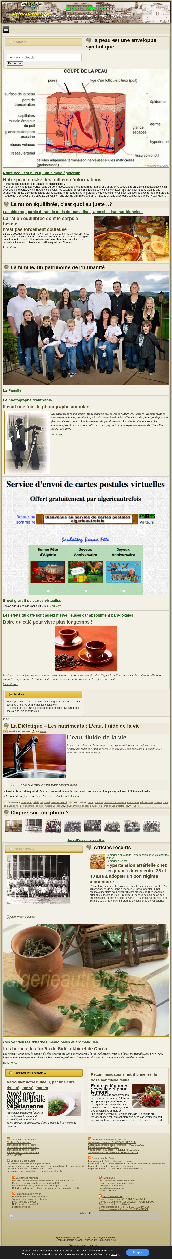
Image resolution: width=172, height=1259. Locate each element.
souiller (85, 805)
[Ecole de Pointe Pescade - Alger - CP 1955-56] (152, 834)
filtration (158, 802)
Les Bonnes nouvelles (27, 1177)
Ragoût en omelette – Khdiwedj (103, 1147)
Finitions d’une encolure (19, 1142)
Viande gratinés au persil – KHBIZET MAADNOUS (113, 1150)
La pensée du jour (17, 707)
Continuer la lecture (69, 796)
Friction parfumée (21, 1206)
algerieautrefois (86, 8)
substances (122, 805)
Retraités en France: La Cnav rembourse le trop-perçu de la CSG (45, 1188)
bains (90, 802)
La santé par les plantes (23, 1160)
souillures (95, 805)
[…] (91, 904)
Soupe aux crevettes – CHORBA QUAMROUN (112, 1142)
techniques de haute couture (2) (23, 1147)
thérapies (134, 805)
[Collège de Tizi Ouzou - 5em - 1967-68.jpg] (53, 834)
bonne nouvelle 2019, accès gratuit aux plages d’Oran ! (40, 1185)
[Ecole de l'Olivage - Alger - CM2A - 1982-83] (112, 834)
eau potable (133, 802)
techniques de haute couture (21, 1150)
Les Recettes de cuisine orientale (109, 1139)
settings (115, 1254)
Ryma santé (108, 1177)
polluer (68, 805)
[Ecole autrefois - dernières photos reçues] (14, 834)
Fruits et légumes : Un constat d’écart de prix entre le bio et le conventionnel (45, 1166)
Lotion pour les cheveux (24, 1201)
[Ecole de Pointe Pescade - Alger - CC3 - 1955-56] (132, 834)
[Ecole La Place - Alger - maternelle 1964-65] (33, 834)
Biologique (26, 802)
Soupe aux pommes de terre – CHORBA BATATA (113, 1152)
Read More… (158, 195)
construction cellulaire (115, 802)
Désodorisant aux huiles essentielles (30, 1196)
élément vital (146, 802)
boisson (99, 802)
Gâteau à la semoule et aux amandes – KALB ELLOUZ (116, 1145)
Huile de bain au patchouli (25, 1204)
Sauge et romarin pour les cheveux (30, 1199)
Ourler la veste (14, 1155)
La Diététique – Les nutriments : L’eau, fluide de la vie (75, 726)
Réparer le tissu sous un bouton (23, 1152)
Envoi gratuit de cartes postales (24, 701)
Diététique (38, 802)
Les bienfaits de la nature (28, 1194)
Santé (47, 802)
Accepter (137, 1252)
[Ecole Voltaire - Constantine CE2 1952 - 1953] (73, 834)
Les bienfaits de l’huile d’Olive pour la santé (28, 1163)
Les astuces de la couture (24, 1139)
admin (43, 731)
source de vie (108, 805)
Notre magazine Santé (103, 1158)
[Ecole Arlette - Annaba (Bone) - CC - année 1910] (93, 834)
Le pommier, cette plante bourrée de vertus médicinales (35, 1171)
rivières (77, 805)
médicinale (50, 805)
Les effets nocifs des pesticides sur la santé (29, 1168)
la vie (15, 805)
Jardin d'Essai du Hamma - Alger (86, 840)
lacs (22, 805)
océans (60, 805)
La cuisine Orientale (112, 1196)
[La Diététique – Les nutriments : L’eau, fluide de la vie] (35, 778)
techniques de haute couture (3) (23, 1145)
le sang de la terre (34, 805)
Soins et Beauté (59, 802)
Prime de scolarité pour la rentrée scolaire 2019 (36, 1183)
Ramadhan (112, 860)
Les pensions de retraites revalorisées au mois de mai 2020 (42, 1180)
